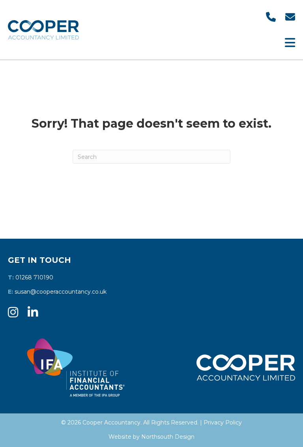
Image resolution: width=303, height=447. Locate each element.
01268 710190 (34, 277)
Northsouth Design (168, 436)
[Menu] (290, 43)
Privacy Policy (223, 422)
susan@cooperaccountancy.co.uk (61, 291)
